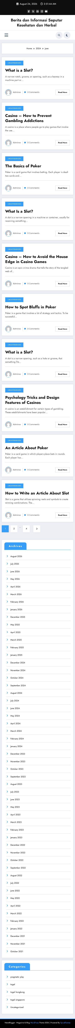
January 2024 (16, 746)
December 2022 (17, 845)
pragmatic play (17, 976)
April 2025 (15, 632)
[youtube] (46, 11)
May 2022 (15, 898)
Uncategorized (14, 63)
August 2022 (16, 875)
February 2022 (17, 921)
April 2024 (15, 723)
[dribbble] (37, 11)
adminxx (17, 92)
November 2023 (17, 761)
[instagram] (41, 11)
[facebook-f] (28, 11)
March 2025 (16, 639)
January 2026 (16, 609)
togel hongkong (17, 992)
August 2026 (16, 556)
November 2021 (17, 943)
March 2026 (16, 594)
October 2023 (16, 769)
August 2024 (16, 693)
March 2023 (16, 822)
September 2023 (18, 776)
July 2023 (14, 791)
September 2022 (18, 867)
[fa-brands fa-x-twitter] (33, 11)
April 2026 (15, 586)
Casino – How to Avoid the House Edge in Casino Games (36, 259)
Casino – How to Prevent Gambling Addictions (28, 118)
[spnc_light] (66, 35)
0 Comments (33, 92)
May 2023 (15, 807)
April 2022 (15, 905)
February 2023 (17, 829)
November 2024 (17, 670)
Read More (62, 92)
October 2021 (16, 951)
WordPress (34, 1022)
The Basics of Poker (23, 166)
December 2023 (17, 753)
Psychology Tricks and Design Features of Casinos (32, 400)
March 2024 (16, 731)
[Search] (59, 35)
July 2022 (14, 883)
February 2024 (17, 738)
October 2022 (16, 860)
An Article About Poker (26, 447)
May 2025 (15, 624)
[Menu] (6, 35)
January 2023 (16, 837)
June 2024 (15, 708)
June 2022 (15, 890)
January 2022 (16, 928)
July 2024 (14, 700)
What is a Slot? (19, 70)
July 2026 (14, 563)
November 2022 (17, 852)
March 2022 (16, 913)
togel (12, 984)
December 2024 (17, 662)
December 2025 (17, 617)
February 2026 (17, 601)
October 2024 (16, 677)
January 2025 (16, 655)
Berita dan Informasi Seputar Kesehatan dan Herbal (36, 22)
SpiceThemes (65, 1022)
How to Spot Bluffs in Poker (30, 307)
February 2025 (17, 647)
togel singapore (17, 999)
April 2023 (15, 814)
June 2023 (15, 799)
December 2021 (17, 936)
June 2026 (15, 571)
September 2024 (18, 685)
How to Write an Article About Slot (37, 493)
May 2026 (15, 579)
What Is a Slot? (19, 211)
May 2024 (15, 715)
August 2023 (16, 784)
